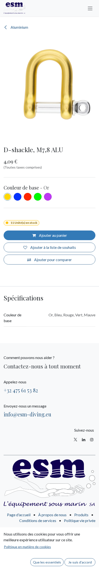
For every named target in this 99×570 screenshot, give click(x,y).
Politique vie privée (79, 520)
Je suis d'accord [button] (80, 562)
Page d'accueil (19, 514)
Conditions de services (37, 520)
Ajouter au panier (52, 235)
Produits (81, 514)
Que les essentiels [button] (47, 562)
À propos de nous (52, 514)
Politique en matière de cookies (27, 547)
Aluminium (19, 27)
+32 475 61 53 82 (21, 390)
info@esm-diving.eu (27, 414)
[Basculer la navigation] (90, 8)
